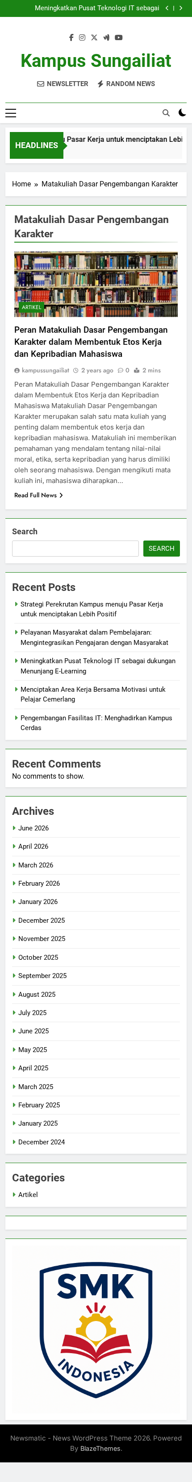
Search (25, 531)
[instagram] (82, 38)
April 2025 (33, 1068)
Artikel (31, 307)
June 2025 (33, 1031)
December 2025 (41, 920)
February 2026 (39, 883)
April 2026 (33, 846)
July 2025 (32, 1013)
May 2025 (32, 1050)
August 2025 (36, 995)
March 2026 (35, 865)
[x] (94, 38)
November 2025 (41, 939)
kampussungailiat (45, 370)
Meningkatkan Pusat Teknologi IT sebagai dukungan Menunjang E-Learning (97, 8)
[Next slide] (181, 8)
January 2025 (38, 1123)
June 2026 (33, 828)
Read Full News (35, 495)
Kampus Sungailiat (96, 60)
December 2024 (41, 1142)
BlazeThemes (100, 1448)
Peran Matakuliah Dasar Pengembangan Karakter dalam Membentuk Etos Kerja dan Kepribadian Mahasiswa (91, 342)
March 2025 (35, 1087)
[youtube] (118, 38)
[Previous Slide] (167, 8)
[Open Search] (166, 112)
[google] (106, 38)
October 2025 (38, 958)
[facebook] (71, 38)
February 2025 (39, 1105)
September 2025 (42, 976)
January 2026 (38, 902)
